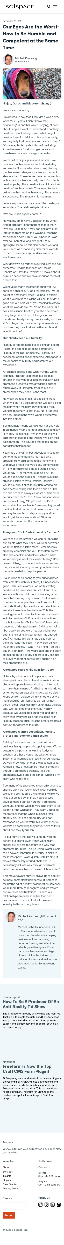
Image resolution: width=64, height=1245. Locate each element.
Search (7, 1198)
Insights (7, 1175)
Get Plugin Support (49, 1184)
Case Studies (10, 1184)
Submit (8, 1215)
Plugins (7, 1180)
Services (8, 1171)
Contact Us (44, 1167)
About (6, 1167)
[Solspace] (20, 6)
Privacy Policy (11, 1188)
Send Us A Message (49, 1176)
